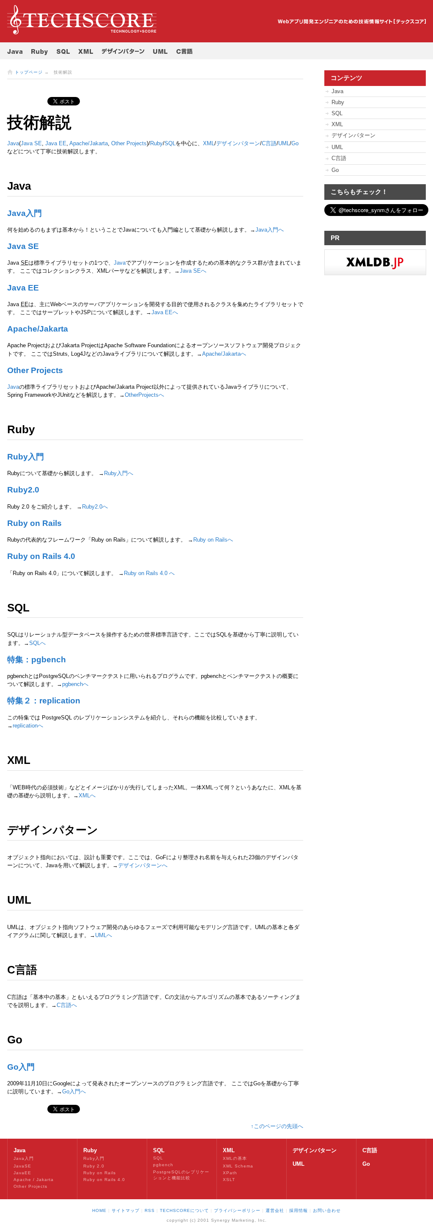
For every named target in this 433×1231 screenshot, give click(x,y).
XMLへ (87, 795)
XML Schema (238, 1166)
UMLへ (103, 935)
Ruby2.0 (23, 489)
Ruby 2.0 (93, 1166)
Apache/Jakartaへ (224, 354)
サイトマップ (126, 1210)
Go (295, 143)
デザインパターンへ (142, 865)
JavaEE (22, 1172)
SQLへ (37, 643)
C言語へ (67, 1005)
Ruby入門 (25, 456)
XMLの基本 (235, 1158)
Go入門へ (74, 1091)
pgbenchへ (75, 684)
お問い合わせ (327, 1210)
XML (337, 124)
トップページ (29, 72)
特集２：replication (43, 700)
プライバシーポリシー (237, 1210)
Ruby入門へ (118, 473)
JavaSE (22, 1166)
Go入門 (21, 1066)
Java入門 (24, 213)
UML (337, 147)
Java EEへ (164, 312)
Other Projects (129, 143)
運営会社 (275, 1210)
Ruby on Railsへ (213, 540)
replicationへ (28, 725)
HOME (99, 1210)
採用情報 (298, 1210)
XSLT (229, 1179)
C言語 (269, 143)
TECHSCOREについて (184, 1210)
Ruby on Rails (34, 523)
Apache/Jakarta (88, 143)
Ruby (156, 143)
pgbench (163, 1164)
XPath (230, 1172)
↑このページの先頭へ (277, 1126)
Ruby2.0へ (95, 506)
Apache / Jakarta (34, 1179)
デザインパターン (238, 143)
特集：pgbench (36, 659)
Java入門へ (269, 230)
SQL (337, 113)
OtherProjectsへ (144, 395)
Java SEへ (193, 271)
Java (13, 143)
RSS (150, 1210)
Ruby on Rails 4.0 (41, 556)
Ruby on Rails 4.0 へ (149, 573)
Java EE (55, 143)
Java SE (31, 143)
